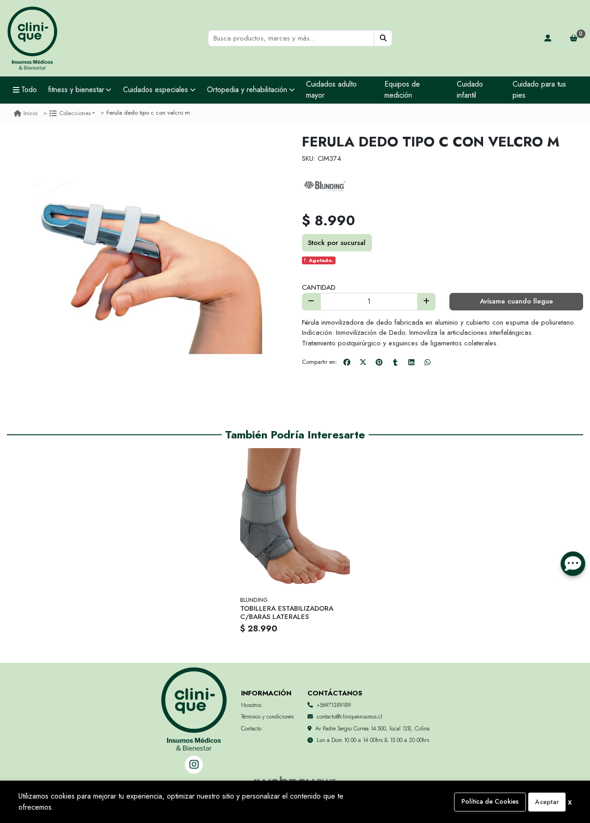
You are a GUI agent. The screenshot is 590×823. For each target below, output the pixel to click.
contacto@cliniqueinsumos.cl (349, 716)
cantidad (319, 287)
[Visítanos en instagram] (194, 765)
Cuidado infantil (470, 89)
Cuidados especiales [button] (155, 89)
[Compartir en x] (363, 362)
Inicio (30, 113)
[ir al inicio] (193, 696)
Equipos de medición (402, 89)
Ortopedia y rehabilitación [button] (247, 89)
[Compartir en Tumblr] (395, 362)
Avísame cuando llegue (516, 301)
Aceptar (547, 801)
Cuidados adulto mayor (331, 89)
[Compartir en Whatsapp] (427, 362)
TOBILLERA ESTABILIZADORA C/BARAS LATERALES (286, 612)
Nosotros (251, 705)
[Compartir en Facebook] (347, 362)
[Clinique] (32, 38)
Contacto (251, 728)
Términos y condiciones (267, 716)
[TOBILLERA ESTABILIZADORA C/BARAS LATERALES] (295, 521)
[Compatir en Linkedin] (411, 362)
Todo (29, 89)
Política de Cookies (490, 801)
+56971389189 (334, 705)
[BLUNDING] (325, 186)
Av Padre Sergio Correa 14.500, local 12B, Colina (372, 728)
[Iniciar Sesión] (548, 38)
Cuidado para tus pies (539, 89)
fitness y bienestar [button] (76, 89)
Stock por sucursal (337, 243)
